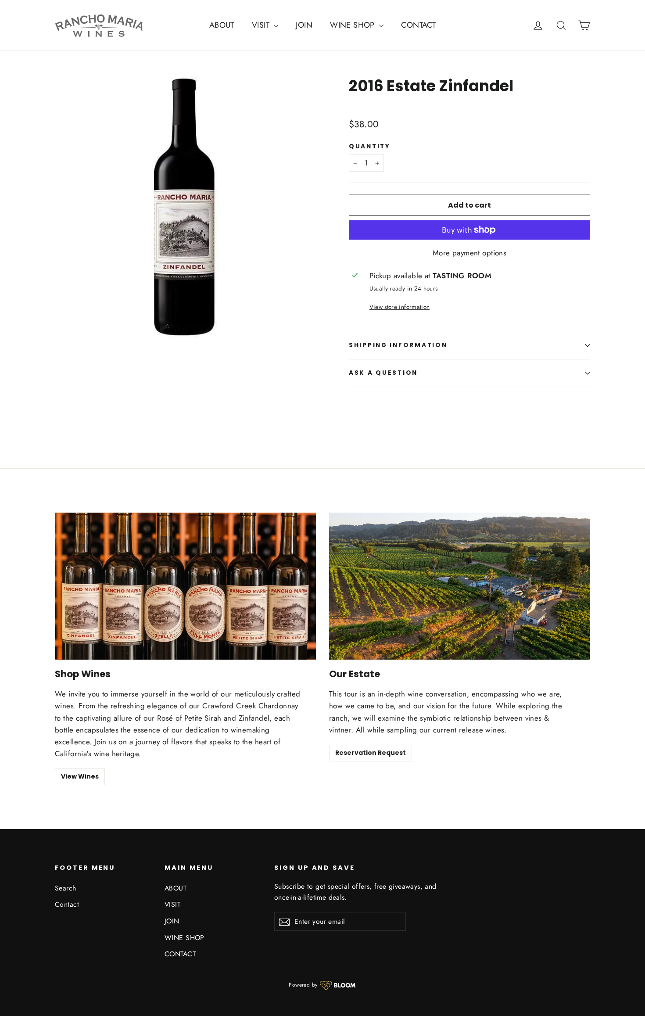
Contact (67, 904)
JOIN (304, 25)
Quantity (370, 146)
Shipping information (398, 345)
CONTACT (418, 25)
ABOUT (221, 25)
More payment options (470, 253)
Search (65, 888)
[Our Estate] (459, 586)
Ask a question (383, 373)
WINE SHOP (353, 25)
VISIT (262, 25)
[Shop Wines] (185, 586)
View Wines (80, 776)
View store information (399, 306)
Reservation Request (370, 752)
